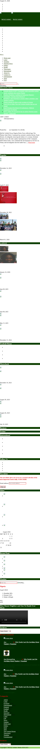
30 (12, 545)
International (7, 42)
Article (6, 700)
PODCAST (7, 724)
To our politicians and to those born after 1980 (14, 420)
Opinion (6, 722)
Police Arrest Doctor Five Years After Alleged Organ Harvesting (18, 125)
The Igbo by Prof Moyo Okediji (10, 164)
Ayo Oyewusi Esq (9, 659)
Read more (32, 142)
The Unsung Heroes (10, 731)
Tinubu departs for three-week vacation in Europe (18, 102)
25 (3, 545)
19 (4, 543)
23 (12, 543)
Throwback (7, 40)
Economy (6, 703)
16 (12, 541)
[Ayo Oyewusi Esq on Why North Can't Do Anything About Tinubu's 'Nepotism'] (6, 655)
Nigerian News (8, 34)
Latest (5, 31)
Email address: (4, 483)
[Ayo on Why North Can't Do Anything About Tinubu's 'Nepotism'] (8, 638)
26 (4, 545)
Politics (6, 36)
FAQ (5, 51)
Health (6, 38)
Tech (5, 729)
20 (6, 543)
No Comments (33, 130)
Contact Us (7, 46)
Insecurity (6, 713)
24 (1, 545)
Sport (5, 49)
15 (10, 541)
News (27, 130)
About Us (6, 44)
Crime (5, 701)
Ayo (8, 130)
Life (5, 718)
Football (6, 709)
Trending (6, 32)
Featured (6, 707)
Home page (7, 29)
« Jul (1, 549)
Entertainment (8, 47)
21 (8, 543)
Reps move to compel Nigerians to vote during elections (17, 319)
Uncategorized (8, 737)
